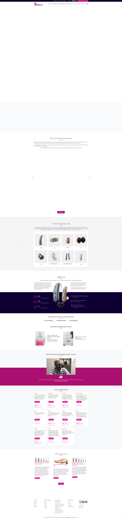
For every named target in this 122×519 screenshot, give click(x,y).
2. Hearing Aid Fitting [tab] (61, 320)
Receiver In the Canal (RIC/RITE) (59, 504)
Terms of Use (81, 506)
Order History (70, 505)
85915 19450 (36, 404)
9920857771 (36, 440)
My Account (82, 4)
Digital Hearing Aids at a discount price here (78, 288)
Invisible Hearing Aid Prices (59, 510)
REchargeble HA (67, 263)
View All (61, 212)
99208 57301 (64, 440)
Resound (45, 506)
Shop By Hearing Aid (62, 3)
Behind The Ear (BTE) (58, 501)
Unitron (45, 505)
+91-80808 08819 (62, 0)
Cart (69, 504)
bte (41, 247)
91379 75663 (50, 440)
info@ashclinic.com (37, 407)
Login (69, 501)
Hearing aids (54, 142)
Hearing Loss (69, 3)
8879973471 (78, 404)
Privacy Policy (81, 505)
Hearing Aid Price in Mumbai (59, 511)
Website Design (67, 517)
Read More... (37, 478)
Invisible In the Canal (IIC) (58, 506)
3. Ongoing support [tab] (73, 320)
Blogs (74, 3)
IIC (81, 247)
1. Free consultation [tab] (48, 320)
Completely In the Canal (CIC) (59, 505)
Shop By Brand (54, 3)
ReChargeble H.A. (54, 263)
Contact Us (78, 3)
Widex (45, 504)
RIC (81, 264)
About (49, 3)
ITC (41, 264)
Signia (45, 501)
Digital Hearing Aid (58, 509)
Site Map (35, 506)
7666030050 (64, 404)
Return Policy (81, 507)
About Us (35, 501)
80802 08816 (50, 404)
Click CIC (67, 247)
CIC (54, 247)
